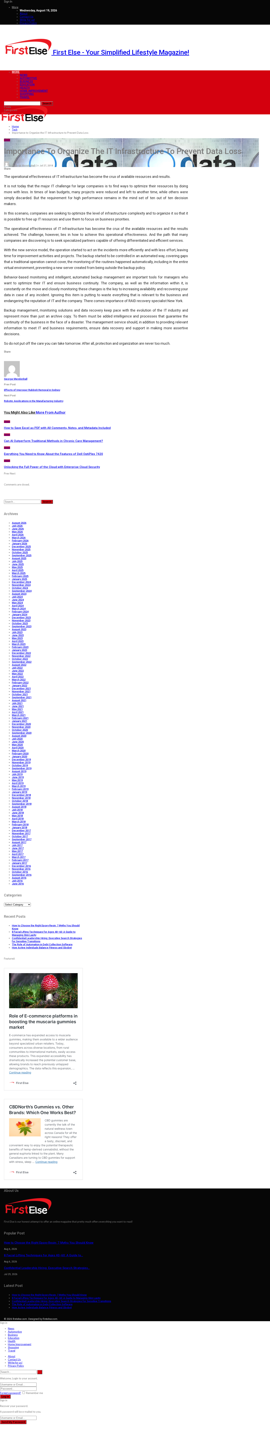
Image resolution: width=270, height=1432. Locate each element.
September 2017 (21, 839)
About (23, 13)
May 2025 (17, 567)
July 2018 (17, 809)
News (23, 75)
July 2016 (17, 880)
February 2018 (20, 824)
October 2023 (20, 623)
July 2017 (17, 845)
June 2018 (18, 812)
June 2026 (18, 528)
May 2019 (17, 780)
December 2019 (21, 759)
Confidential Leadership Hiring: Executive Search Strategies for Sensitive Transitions (61, 1301)
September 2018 (21, 803)
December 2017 (21, 830)
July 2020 (17, 738)
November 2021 (21, 691)
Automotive (28, 78)
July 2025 (17, 561)
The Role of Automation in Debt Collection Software (42, 944)
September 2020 (21, 732)
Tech (7, 140)
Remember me (34, 1393)
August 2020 (19, 735)
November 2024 (21, 584)
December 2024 (21, 582)
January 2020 (19, 756)
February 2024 (20, 611)
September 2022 (21, 661)
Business (26, 81)
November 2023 (21, 620)
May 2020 (17, 744)
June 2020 (18, 741)
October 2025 (20, 552)
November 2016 (21, 868)
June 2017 (18, 848)
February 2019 (20, 789)
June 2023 (18, 635)
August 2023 (19, 629)
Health (25, 87)
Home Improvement (34, 90)
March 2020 (18, 750)
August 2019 (19, 771)
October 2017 (20, 836)
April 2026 (18, 534)
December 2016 (21, 865)
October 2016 (20, 871)
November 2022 (21, 655)
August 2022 (19, 664)
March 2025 (18, 573)
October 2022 (20, 658)
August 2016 (19, 877)
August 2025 (19, 558)
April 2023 (18, 641)
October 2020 (20, 729)
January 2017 (19, 863)
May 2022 (17, 673)
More (15, 7)
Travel (24, 97)
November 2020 (21, 726)
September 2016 (21, 874)
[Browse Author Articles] (12, 375)
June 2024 (18, 599)
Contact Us (26, 16)
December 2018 (21, 794)
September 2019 (21, 768)
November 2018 (21, 797)
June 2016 (18, 883)
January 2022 (19, 685)
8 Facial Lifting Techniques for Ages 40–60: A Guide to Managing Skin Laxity (56, 1298)
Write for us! (27, 19)
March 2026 (18, 537)
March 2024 (18, 608)
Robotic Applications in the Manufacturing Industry (33, 401)
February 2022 (20, 682)
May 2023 (17, 638)
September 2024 (21, 590)
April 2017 (18, 854)
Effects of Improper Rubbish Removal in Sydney (32, 389)
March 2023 (18, 644)
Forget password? (10, 1393)
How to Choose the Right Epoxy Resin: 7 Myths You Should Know (48, 1242)
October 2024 (20, 587)
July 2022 (17, 667)
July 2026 (17, 525)
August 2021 (19, 700)
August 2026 (19, 522)
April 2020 (18, 747)
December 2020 (21, 724)
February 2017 (20, 860)
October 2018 (20, 800)
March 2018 (18, 821)
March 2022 (18, 679)
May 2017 (17, 851)
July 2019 (17, 774)
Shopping (27, 94)
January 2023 (19, 650)
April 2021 (18, 712)
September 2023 (21, 626)
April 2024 (18, 605)
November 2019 (21, 762)
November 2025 (21, 549)
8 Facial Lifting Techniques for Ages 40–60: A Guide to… (43, 1255)
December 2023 (21, 617)
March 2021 (18, 715)
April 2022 (18, 676)
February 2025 (20, 576)
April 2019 (18, 783)
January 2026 (19, 543)
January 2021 (19, 721)
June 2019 (18, 777)
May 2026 (17, 531)
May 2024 (17, 602)
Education (27, 84)
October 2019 (20, 765)
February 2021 (20, 718)
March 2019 (18, 786)
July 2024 (17, 596)
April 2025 (18, 570)
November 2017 (21, 833)
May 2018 (17, 815)
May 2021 (17, 709)
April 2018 (18, 818)
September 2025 (21, 555)
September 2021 (21, 697)
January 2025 (19, 579)
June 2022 (18, 670)
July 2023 (17, 632)
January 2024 (19, 614)
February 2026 (20, 540)
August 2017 (19, 842)
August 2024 (19, 593)
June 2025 (18, 564)
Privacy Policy (28, 23)
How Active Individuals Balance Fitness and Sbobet (42, 947)
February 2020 (20, 753)
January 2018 (19, 827)
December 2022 (21, 653)
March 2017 (18, 857)
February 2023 (20, 647)
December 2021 (21, 688)
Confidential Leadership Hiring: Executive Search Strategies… (47, 1268)
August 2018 (19, 806)
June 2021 (18, 706)
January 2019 (19, 792)
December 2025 (21, 546)
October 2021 (20, 694)
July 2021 (17, 703)
